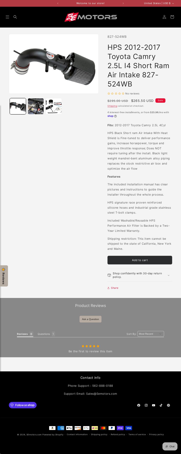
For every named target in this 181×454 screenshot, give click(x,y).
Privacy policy (156, 434)
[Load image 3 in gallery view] (54, 106)
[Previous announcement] (58, 3)
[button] (7, 17)
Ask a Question (90, 319)
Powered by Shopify (52, 434)
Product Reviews (90, 305)
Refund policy (118, 434)
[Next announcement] (123, 3)
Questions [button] (44, 333)
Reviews (3, 278)
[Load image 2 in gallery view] (36, 106)
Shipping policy (99, 434)
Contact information (77, 434)
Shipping (112, 105)
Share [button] (114, 287)
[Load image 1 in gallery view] (18, 106)
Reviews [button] (22, 333)
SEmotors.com (34, 434)
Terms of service (137, 434)
